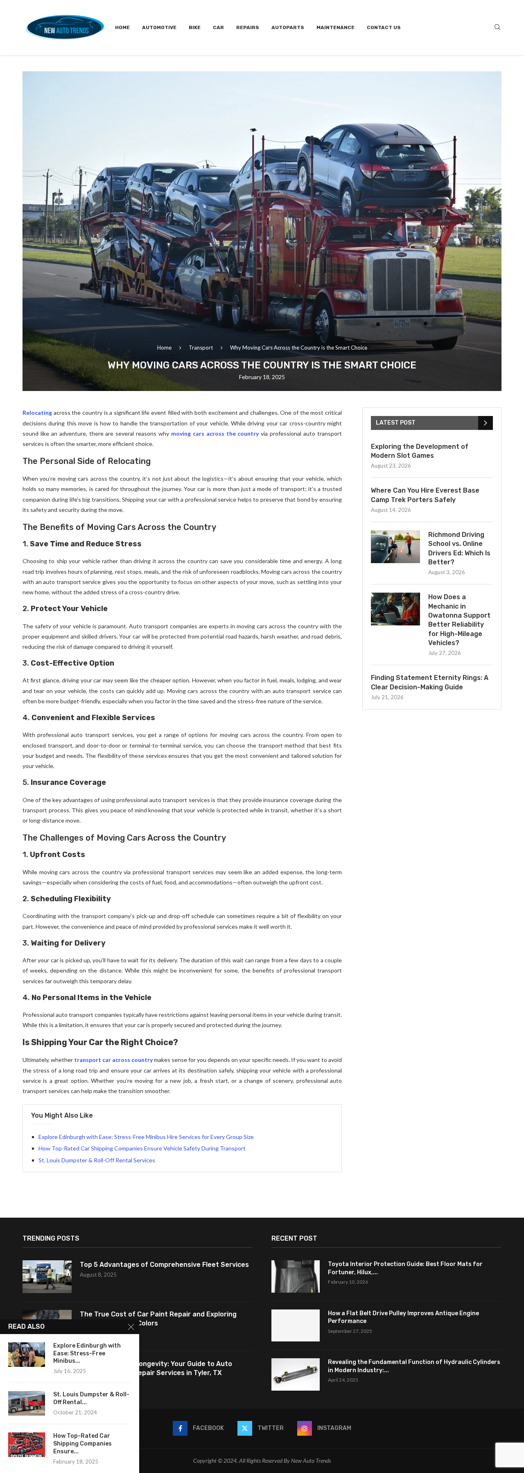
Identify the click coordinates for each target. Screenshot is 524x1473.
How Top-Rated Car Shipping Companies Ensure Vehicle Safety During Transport (142, 1148)
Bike (195, 27)
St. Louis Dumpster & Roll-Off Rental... (91, 1398)
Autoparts (287, 27)
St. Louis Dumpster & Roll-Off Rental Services (96, 1160)
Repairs (247, 27)
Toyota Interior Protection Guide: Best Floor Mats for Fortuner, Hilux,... (405, 1268)
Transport (201, 347)
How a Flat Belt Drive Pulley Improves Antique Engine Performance (403, 1317)
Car (218, 27)
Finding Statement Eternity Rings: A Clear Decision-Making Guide (429, 682)
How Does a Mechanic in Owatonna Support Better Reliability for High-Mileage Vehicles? (459, 620)
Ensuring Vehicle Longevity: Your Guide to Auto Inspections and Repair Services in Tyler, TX (156, 1368)
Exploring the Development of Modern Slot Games (419, 451)
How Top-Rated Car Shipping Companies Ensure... (82, 1443)
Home (122, 27)
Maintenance (335, 27)
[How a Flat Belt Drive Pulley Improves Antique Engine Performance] (295, 1325)
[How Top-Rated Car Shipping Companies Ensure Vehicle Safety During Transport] (26, 1444)
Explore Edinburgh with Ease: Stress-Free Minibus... (87, 1353)
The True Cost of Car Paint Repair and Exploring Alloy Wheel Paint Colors (158, 1318)
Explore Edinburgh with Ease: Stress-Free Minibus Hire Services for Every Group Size (146, 1136)
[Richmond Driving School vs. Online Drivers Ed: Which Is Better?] (395, 546)
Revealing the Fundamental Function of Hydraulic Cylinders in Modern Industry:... (414, 1366)
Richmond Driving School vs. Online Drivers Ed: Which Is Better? (459, 548)
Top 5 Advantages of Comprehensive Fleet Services (164, 1264)
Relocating (37, 412)
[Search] (497, 27)
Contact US (384, 27)
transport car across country (113, 1059)
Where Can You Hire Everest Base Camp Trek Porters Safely (425, 494)
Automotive (159, 27)
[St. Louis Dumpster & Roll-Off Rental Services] (26, 1403)
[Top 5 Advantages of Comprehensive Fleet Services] (47, 1276)
